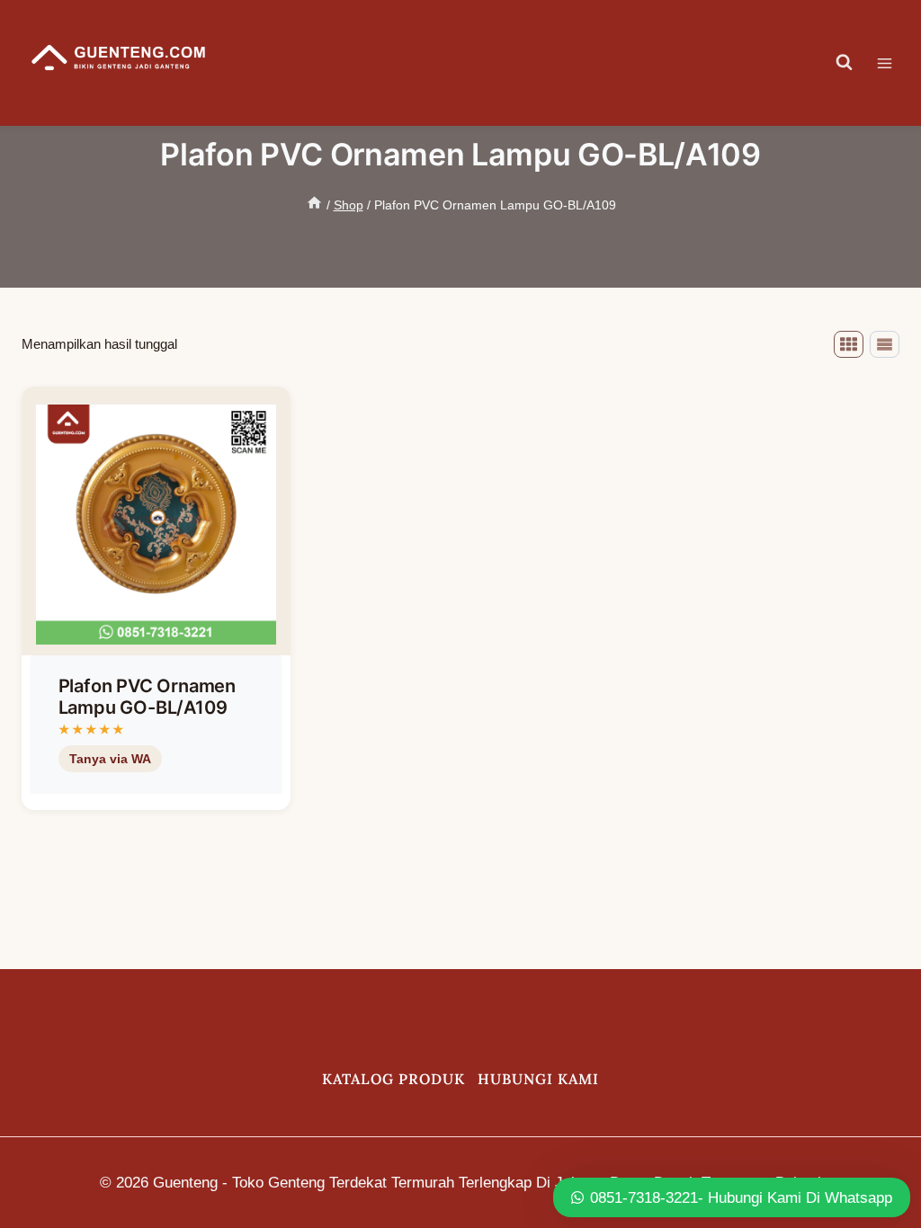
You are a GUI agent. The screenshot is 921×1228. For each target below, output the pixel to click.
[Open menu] (893, 62)
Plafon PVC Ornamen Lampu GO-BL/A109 (147, 696)
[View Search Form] (844, 63)
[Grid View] (848, 344)
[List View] (884, 344)
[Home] (314, 205)
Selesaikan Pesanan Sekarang (146, 804)
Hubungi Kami (538, 1079)
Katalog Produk (393, 1079)
